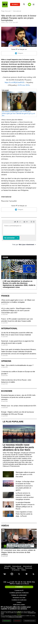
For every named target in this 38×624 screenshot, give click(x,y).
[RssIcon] (33, 574)
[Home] (5, 4)
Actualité (7, 566)
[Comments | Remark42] (19, 233)
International (6, 197)
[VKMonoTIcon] (4, 574)
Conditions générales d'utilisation (19, 592)
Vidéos (5, 525)
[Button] (29, 4)
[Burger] (33, 4)
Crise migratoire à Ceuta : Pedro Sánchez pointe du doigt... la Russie (24, 514)
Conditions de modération (19, 600)
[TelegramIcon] (26, 574)
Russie (6, 568)
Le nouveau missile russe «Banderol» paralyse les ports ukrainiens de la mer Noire (18, 447)
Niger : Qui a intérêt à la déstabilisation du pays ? (17, 365)
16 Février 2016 (23, 85)
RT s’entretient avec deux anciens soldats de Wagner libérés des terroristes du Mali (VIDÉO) (18, 552)
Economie (6, 391)
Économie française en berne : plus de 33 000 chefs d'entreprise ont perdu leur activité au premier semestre (18, 397)
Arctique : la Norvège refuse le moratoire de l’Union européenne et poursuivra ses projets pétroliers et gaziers (25, 486)
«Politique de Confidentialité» (15, 616)
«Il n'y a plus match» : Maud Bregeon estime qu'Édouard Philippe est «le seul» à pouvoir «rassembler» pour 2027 (16, 310)
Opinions (6, 361)
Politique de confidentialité (19, 595)
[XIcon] (19, 574)
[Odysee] (11, 574)
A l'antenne (16, 570)
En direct (15, 4)
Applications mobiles (19, 604)
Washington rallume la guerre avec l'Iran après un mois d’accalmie (25, 474)
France (5, 296)
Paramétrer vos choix (19, 597)
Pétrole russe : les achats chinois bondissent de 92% (18, 406)
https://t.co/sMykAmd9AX (14, 82)
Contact (19, 602)
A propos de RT (19, 590)
